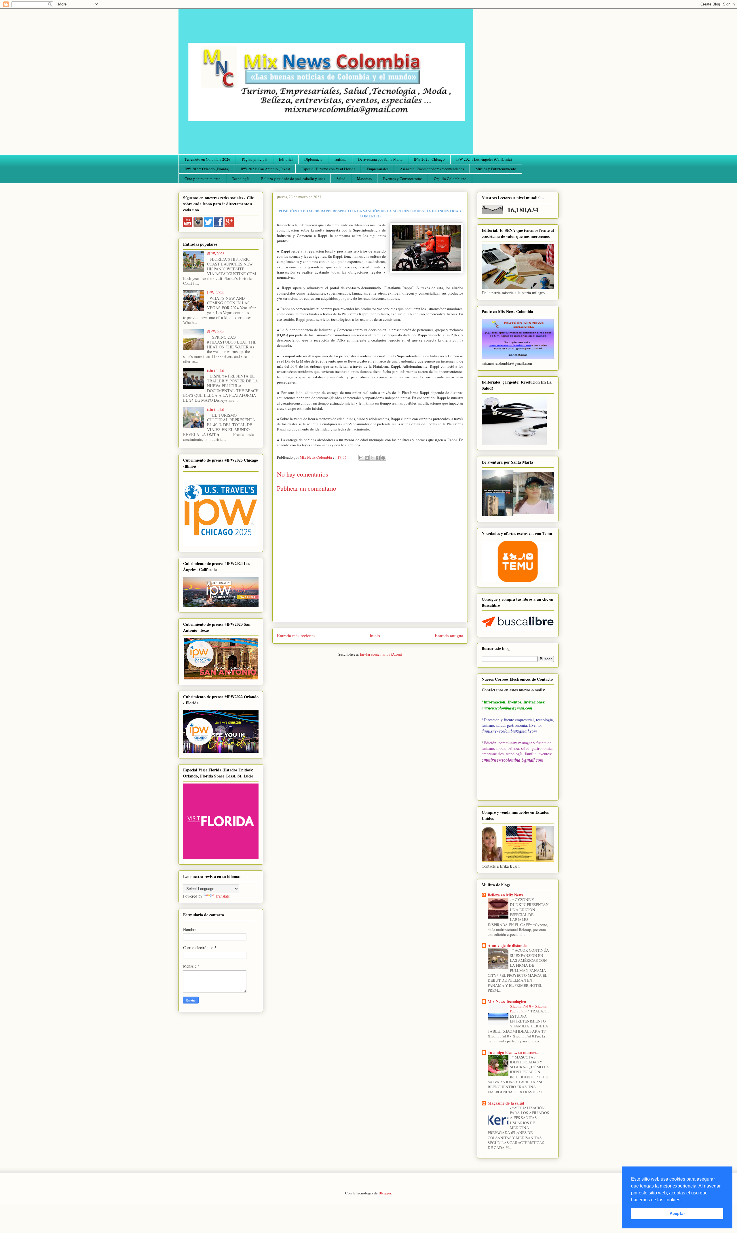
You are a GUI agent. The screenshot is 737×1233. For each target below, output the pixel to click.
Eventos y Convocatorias (402, 178)
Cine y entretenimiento (203, 178)
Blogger (385, 1193)
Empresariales (377, 168)
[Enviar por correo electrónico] (361, 458)
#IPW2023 (216, 253)
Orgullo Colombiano (450, 178)
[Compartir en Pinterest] (383, 458)
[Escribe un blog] (367, 458)
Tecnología (241, 178)
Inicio (375, 635)
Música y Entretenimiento (496, 168)
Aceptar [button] (677, 1213)
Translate (222, 896)
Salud (341, 178)
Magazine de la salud (506, 1103)
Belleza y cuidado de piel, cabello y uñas (293, 178)
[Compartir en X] (372, 458)
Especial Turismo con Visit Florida (328, 168)
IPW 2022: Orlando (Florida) (207, 168)
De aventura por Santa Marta (380, 159)
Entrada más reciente (296, 635)
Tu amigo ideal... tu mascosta (513, 1052)
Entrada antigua (449, 635)
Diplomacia (313, 159)
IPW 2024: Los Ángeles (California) (484, 159)
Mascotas (364, 178)
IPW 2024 (215, 292)
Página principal (254, 159)
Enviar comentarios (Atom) (381, 654)
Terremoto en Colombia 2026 (207, 159)
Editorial (286, 159)
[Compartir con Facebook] (378, 458)
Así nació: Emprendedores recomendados (432, 168)
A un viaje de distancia (507, 945)
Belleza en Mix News (505, 895)
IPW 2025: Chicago (429, 159)
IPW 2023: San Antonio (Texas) (265, 168)
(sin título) (215, 370)
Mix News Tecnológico (507, 1001)
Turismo (340, 159)
